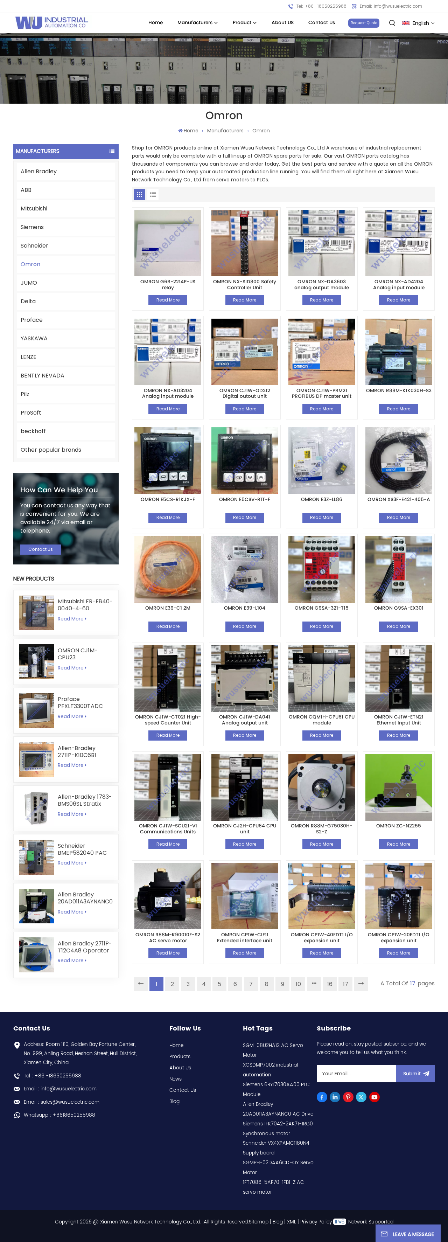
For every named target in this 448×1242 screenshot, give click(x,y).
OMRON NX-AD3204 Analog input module (168, 394)
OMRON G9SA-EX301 (399, 608)
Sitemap (258, 1222)
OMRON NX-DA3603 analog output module (321, 285)
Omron (30, 264)
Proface (32, 320)
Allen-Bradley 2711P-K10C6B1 (77, 752)
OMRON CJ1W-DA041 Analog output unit (244, 720)
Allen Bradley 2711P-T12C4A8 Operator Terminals (85, 947)
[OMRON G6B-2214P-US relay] (167, 243)
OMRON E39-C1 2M (167, 608)
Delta (28, 301)
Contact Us (321, 23)
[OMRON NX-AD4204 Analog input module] (398, 243)
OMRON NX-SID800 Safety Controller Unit (244, 285)
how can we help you (59, 490)
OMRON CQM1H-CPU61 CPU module (322, 720)
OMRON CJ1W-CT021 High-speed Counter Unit (168, 720)
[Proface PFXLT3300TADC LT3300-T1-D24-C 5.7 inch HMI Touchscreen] (36, 710)
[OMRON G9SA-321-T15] (321, 569)
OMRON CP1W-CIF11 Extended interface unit (244, 938)
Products (179, 1057)
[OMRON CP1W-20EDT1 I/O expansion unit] (398, 896)
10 (298, 984)
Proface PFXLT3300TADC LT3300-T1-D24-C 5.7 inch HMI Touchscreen (82, 703)
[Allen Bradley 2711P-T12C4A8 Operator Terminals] (36, 954)
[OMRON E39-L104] (244, 569)
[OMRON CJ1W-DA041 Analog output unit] (244, 678)
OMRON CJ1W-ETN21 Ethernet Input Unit (399, 720)
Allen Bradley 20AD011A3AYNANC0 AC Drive (85, 898)
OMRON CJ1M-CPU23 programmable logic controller (79, 654)
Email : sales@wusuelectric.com (61, 1102)
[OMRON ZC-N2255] (398, 787)
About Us (180, 1068)
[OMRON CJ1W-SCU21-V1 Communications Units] (167, 787)
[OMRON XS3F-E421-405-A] (398, 460)
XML (291, 1222)
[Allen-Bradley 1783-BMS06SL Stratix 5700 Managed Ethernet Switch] (36, 808)
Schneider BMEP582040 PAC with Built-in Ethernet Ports (82, 849)
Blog (174, 1101)
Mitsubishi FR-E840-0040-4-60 (85, 605)
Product (242, 23)
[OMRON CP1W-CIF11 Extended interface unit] (244, 896)
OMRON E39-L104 (244, 608)
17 (345, 984)
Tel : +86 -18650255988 (52, 1076)
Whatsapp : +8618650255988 (59, 1115)
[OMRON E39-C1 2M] (167, 569)
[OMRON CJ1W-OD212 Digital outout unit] (244, 352)
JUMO (29, 283)
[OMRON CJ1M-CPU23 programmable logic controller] (36, 661)
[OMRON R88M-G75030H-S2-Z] (321, 787)
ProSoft (31, 413)
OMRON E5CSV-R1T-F (244, 500)
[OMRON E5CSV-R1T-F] (244, 460)
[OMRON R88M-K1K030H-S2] (398, 352)
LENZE (28, 357)
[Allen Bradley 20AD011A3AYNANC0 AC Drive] (36, 906)
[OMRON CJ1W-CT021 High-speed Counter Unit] (167, 678)
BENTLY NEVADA (42, 376)
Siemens (32, 227)
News (175, 1079)
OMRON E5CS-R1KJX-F (168, 500)
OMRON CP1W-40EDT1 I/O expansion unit (322, 938)
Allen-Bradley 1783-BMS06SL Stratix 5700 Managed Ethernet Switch (85, 800)
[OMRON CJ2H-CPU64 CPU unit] (244, 787)
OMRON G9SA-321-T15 (322, 608)
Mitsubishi (34, 208)
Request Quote (364, 23)
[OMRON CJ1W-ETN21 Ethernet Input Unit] (398, 678)
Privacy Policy (316, 1222)
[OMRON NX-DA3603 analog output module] (321, 243)
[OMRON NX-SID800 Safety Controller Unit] (244, 243)
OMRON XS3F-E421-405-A (399, 500)
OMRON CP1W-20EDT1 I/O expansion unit (398, 938)
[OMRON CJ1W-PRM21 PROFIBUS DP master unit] (321, 352)
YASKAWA (34, 338)
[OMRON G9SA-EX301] (398, 569)
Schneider (34, 246)
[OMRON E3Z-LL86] (321, 460)
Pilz (25, 394)
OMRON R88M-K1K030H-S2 (399, 391)
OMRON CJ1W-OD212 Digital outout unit (244, 394)
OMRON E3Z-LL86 (321, 500)
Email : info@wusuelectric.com (60, 1089)
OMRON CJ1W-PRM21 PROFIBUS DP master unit (321, 394)
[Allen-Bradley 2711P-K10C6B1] (36, 759)
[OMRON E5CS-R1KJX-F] (167, 460)
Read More (71, 618)
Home (155, 23)
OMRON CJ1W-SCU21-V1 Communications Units (168, 829)
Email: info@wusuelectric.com (391, 6)
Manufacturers (194, 23)
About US (283, 23)
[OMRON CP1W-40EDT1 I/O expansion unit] (321, 896)
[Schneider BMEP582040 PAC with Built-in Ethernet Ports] (36, 857)
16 (329, 984)
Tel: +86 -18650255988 (321, 6)
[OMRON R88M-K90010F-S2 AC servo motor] (167, 896)
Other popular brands (51, 450)
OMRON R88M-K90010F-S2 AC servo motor (167, 938)
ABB (26, 190)
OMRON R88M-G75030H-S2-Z (321, 829)
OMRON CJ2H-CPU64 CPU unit (244, 829)
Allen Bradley (39, 171)
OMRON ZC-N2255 (398, 826)
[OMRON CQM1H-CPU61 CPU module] (321, 678)
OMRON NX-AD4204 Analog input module (399, 285)
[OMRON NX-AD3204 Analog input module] (167, 352)
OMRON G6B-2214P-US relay (167, 285)
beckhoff (33, 431)
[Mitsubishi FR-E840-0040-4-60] (36, 613)
